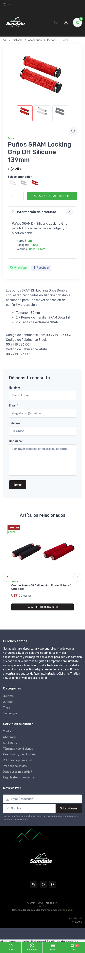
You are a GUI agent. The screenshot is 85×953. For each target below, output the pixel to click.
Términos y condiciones (18, 748)
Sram (11, 138)
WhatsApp (20, 267)
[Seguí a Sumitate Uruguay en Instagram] (52, 884)
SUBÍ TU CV (10, 743)
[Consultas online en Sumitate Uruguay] (33, 884)
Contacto (9, 731)
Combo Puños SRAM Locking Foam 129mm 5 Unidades (41, 587)
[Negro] (24, 182)
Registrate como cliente (18, 777)
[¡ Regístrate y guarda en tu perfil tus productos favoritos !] (73, 131)
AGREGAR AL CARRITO (54, 196)
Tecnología (10, 713)
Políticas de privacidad (17, 760)
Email (13, 405)
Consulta (16, 441)
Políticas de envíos (15, 766)
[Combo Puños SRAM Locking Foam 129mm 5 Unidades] (42, 551)
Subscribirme (68, 808)
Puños (51, 40)
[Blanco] (13, 182)
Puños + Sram (36, 249)
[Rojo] (35, 182)
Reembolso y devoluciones (20, 754)
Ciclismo (17, 40)
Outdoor (8, 702)
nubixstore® (75, 918)
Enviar (17, 485)
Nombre (15, 387)
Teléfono (15, 423)
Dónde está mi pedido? (17, 771)
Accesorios (35, 40)
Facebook (43, 267)
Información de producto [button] (36, 212)
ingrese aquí (65, 910)
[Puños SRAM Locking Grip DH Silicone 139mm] (25, 113)
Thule (6, 707)
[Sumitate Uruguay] (15, 22)
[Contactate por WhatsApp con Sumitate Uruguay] (43, 884)
